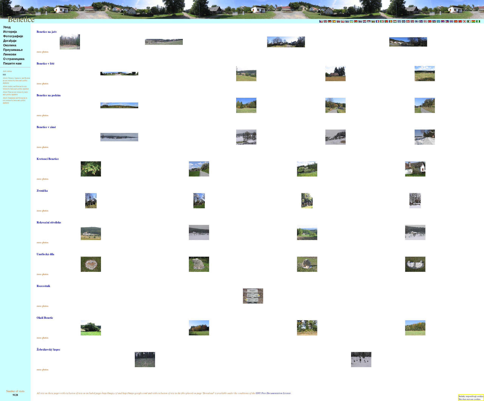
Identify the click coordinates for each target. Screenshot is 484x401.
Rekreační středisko (49, 222)
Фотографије (13, 36)
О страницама (13, 59)
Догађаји (9, 40)
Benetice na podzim (49, 95)
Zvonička (42, 190)
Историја (10, 31)
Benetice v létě (45, 63)
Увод (7, 27)
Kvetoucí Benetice (48, 159)
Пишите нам (12, 63)
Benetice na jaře (47, 32)
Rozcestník (43, 286)
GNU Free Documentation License (273, 393)
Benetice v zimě (46, 127)
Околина (9, 45)
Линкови (9, 54)
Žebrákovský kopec (48, 349)
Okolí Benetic (45, 318)
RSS (4, 74)
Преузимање (13, 49)
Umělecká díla (45, 254)
